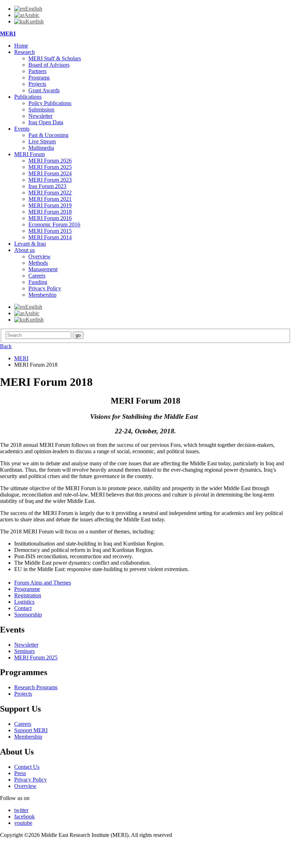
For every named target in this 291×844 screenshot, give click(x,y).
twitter (21, 810)
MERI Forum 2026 (50, 161)
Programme (27, 589)
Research (24, 52)
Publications (28, 97)
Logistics (24, 602)
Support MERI (31, 730)
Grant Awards (44, 90)
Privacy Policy (44, 288)
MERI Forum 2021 (50, 199)
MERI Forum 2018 (50, 212)
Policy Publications (49, 103)
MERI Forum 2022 (50, 193)
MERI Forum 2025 (50, 167)
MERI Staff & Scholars (54, 58)
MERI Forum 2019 (50, 205)
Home (21, 46)
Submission (41, 109)
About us (24, 250)
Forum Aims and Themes (42, 583)
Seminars (24, 651)
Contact (23, 608)
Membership (42, 295)
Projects (37, 84)
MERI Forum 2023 (50, 180)
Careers (36, 276)
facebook (24, 816)
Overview (39, 256)
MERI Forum (29, 154)
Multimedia (41, 148)
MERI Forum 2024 (50, 173)
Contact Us (26, 767)
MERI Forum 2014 (50, 237)
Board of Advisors (49, 65)
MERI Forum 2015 (50, 231)
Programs (39, 78)
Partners (37, 71)
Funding (37, 282)
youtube (23, 823)
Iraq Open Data (45, 122)
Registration (27, 595)
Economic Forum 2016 (54, 224)
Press (20, 773)
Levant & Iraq (30, 244)
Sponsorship (28, 615)
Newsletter (40, 116)
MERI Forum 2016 (50, 218)
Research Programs (35, 687)
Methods (38, 263)
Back (6, 346)
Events (21, 129)
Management (42, 269)
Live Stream (42, 141)
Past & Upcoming (48, 135)
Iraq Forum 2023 (47, 186)
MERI (8, 34)
